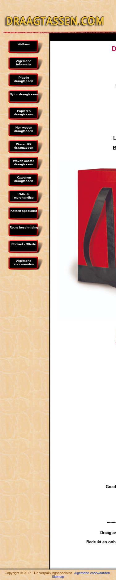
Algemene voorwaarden (24, 262)
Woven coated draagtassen (23, 162)
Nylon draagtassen (24, 94)
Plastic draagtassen (23, 79)
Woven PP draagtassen (23, 145)
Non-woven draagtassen (23, 129)
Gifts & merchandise (24, 195)
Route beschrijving (24, 227)
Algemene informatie (23, 62)
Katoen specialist (24, 210)
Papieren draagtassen (23, 112)
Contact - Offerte (23, 244)
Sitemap (58, 576)
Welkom (24, 44)
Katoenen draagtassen (23, 179)
